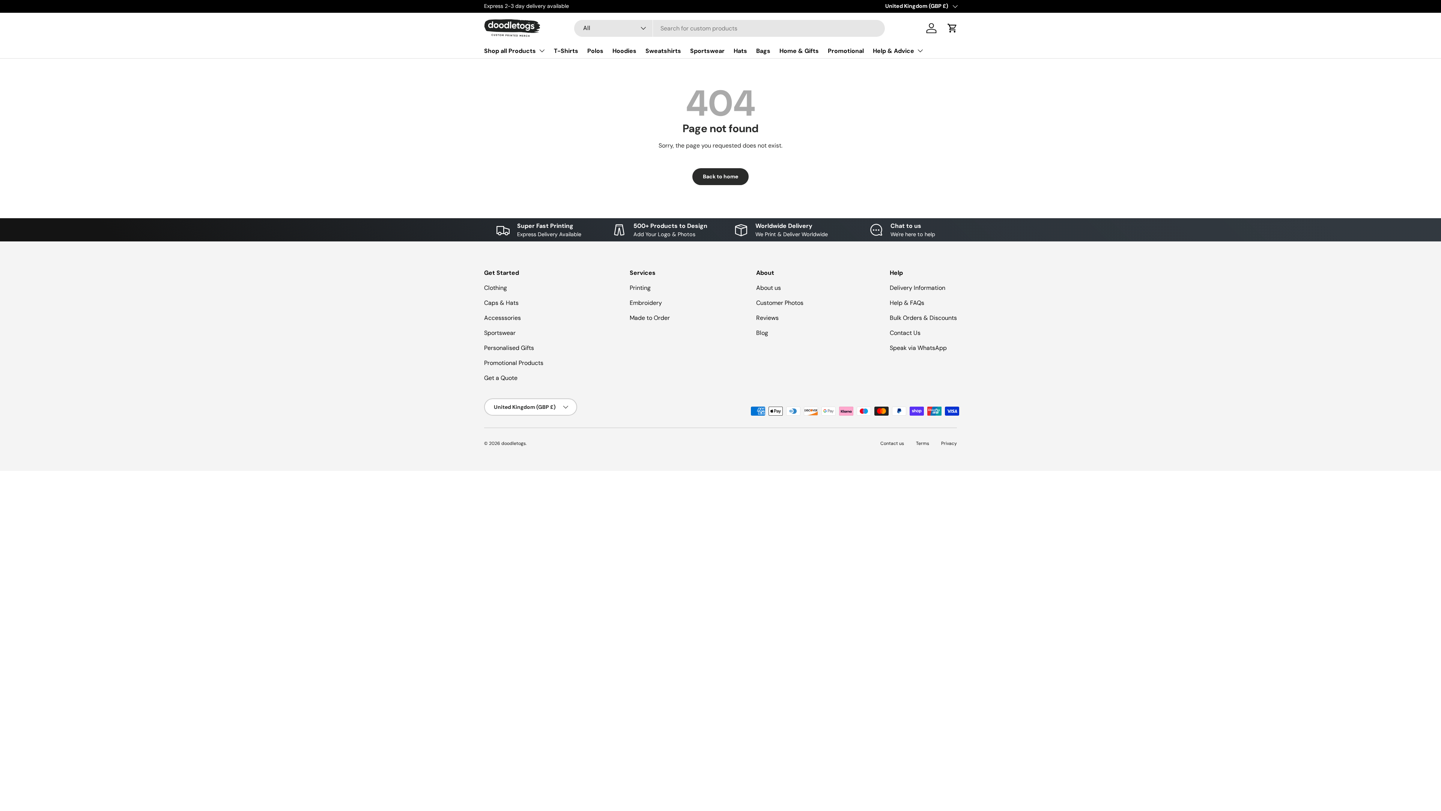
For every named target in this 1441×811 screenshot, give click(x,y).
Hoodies (624, 51)
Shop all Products (510, 51)
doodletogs (513, 443)
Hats (740, 51)
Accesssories (502, 318)
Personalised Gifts (509, 348)
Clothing (495, 288)
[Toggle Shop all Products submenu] (541, 50)
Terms (922, 443)
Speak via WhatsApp (918, 348)
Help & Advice (893, 51)
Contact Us (905, 333)
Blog (762, 333)
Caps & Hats (501, 303)
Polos (595, 51)
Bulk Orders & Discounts (923, 318)
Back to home (720, 176)
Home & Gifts (799, 51)
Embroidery (646, 303)
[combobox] (729, 28)
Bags (763, 51)
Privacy (949, 443)
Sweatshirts (663, 51)
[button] (952, 28)
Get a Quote (500, 378)
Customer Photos (779, 303)
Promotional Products (513, 363)
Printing (640, 288)
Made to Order (650, 318)
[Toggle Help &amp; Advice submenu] (920, 50)
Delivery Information (917, 288)
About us (768, 288)
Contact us (892, 443)
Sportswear (707, 51)
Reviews (767, 318)
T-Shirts (566, 51)
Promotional (846, 51)
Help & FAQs (907, 303)
